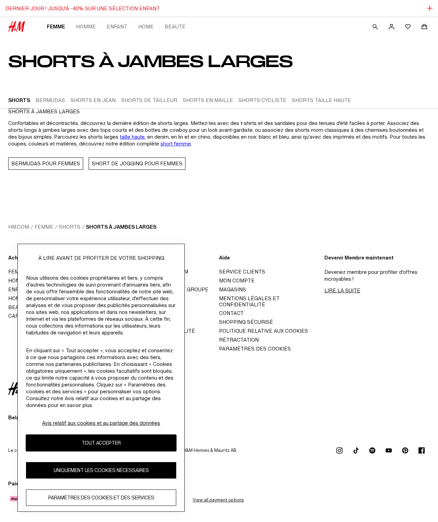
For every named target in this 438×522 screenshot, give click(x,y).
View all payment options (218, 499)
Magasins (232, 289)
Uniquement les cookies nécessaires (101, 470)
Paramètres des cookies (255, 349)
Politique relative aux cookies (263, 331)
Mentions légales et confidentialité (249, 301)
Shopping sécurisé (246, 322)
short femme (175, 144)
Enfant (117, 26)
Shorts (69, 227)
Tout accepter (101, 443)
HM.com (18, 227)
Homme (86, 26)
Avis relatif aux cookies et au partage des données (101, 423)
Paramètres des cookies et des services (101, 497)
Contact (231, 313)
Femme (56, 26)
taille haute (132, 137)
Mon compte (237, 280)
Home (146, 26)
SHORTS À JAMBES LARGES (121, 227)
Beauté (175, 26)
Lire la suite (342, 290)
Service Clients (242, 272)
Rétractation (239, 340)
